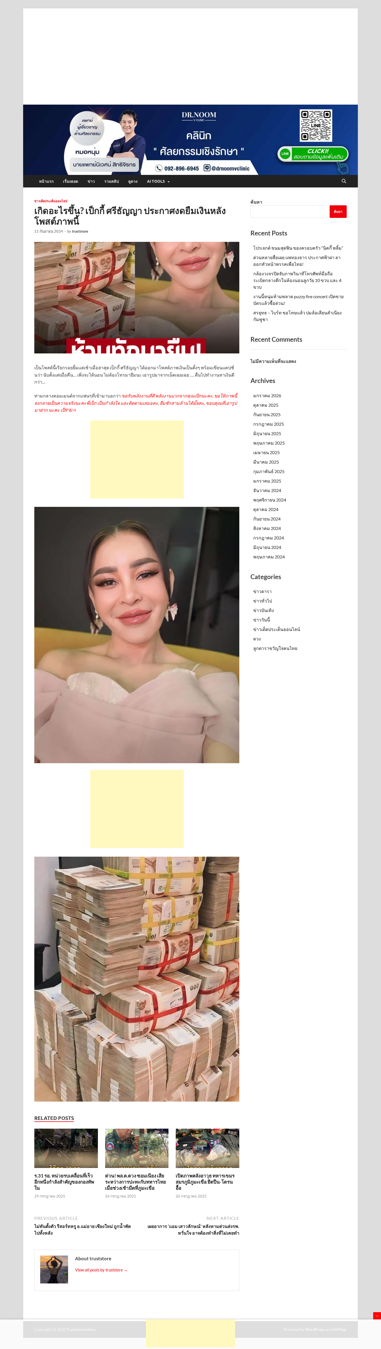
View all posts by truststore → (101, 1269)
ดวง (257, 638)
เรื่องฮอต (70, 181)
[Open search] (344, 181)
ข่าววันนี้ (261, 619)
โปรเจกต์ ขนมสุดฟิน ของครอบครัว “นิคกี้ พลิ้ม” (298, 247)
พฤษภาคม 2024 (269, 556)
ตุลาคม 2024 (265, 509)
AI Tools (156, 181)
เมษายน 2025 (266, 452)
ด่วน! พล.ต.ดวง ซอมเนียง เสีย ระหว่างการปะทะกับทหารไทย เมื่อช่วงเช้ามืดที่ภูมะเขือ (135, 1182)
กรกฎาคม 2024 (268, 537)
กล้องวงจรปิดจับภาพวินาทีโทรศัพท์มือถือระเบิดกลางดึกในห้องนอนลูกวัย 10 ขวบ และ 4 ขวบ (297, 280)
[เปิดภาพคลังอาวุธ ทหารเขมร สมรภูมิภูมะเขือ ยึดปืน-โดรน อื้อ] (207, 1150)
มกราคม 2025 (267, 480)
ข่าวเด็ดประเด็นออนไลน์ (50, 201)
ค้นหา (256, 201)
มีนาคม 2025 (266, 461)
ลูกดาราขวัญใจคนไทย (275, 648)
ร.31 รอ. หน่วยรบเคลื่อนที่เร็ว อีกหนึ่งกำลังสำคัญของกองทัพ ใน (64, 1182)
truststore (80, 231)
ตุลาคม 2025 (265, 405)
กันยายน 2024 (267, 518)
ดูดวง (133, 181)
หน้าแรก (46, 181)
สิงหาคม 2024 (267, 528)
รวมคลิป (111, 181)
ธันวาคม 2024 (267, 490)
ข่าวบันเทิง (263, 610)
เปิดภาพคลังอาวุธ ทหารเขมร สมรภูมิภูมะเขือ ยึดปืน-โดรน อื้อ (205, 1182)
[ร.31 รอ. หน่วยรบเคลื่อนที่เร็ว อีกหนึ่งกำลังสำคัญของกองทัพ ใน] (66, 1150)
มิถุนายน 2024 (267, 547)
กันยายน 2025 (267, 414)
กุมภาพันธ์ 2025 (268, 471)
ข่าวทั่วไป (262, 600)
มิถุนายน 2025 (267, 433)
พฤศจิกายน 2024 (269, 499)
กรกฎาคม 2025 (268, 424)
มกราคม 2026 (267, 395)
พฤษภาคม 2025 (269, 442)
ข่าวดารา (262, 591)
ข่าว (91, 181)
